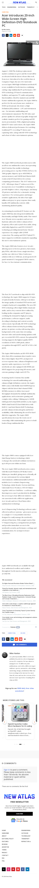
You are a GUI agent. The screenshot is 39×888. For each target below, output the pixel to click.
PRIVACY (4, 852)
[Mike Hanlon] (5, 655)
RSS (3, 858)
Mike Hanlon (14, 653)
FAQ (3, 861)
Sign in (7, 769)
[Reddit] (14, 35)
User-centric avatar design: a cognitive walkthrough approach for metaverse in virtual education (19, 604)
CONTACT (5, 855)
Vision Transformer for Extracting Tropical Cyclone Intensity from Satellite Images (18, 611)
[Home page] (19, 3)
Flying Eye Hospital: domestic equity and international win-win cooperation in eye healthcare (19, 589)
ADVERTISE (5, 847)
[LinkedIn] (10, 35)
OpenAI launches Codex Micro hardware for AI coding (19, 725)
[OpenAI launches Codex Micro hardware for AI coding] (19, 712)
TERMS (4, 850)
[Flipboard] (18, 35)
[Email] (22, 35)
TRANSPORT (31, 7)
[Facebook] (3, 35)
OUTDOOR (21, 7)
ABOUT (4, 836)
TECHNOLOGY (25, 836)
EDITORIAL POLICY (8, 839)
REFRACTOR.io (26, 841)
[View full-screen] (37, 43)
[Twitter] (7, 35)
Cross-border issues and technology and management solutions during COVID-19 (19, 618)
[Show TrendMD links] (36, 627)
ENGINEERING (11, 7)
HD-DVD (23, 633)
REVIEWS (4, 844)
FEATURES (5, 841)
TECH (3, 7)
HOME (4, 830)
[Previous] (5, 722)
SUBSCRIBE (5, 833)
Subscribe (19, 814)
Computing (5, 12)
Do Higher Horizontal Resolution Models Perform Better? (17, 583)
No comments (21, 644)
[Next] (34, 722)
